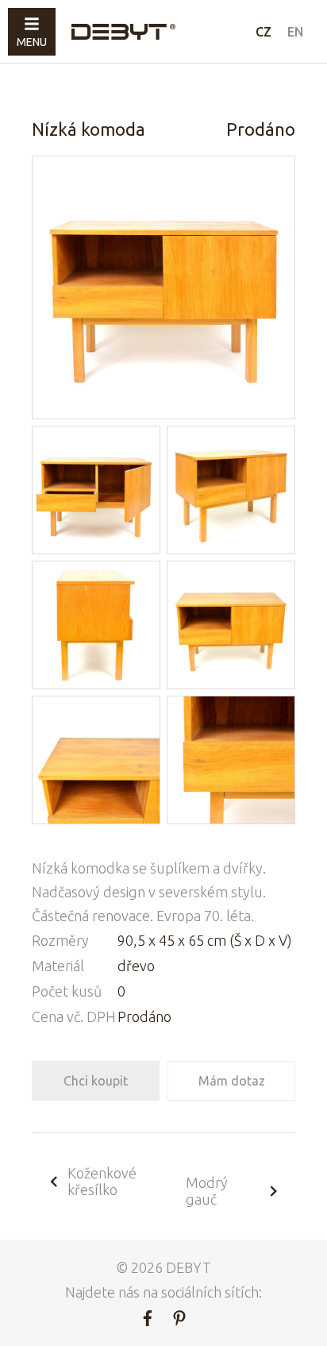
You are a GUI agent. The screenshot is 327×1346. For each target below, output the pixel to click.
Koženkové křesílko (102, 1181)
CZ (263, 32)
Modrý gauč (207, 1190)
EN (295, 32)
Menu (32, 42)
